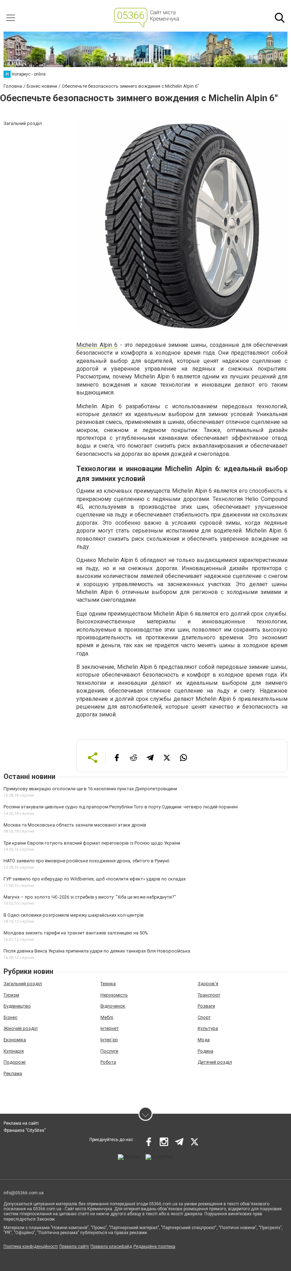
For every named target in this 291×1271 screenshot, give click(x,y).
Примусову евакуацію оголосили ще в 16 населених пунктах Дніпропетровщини (90, 788)
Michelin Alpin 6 (96, 345)
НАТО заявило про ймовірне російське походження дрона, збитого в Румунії (86, 860)
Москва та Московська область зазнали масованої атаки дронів (75, 825)
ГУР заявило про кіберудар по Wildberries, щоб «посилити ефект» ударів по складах (95, 879)
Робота (108, 1062)
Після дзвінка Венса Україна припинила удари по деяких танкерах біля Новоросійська (97, 951)
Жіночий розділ (21, 1028)
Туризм (11, 995)
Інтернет (109, 1028)
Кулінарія (14, 1051)
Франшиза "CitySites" (25, 1130)
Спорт (204, 1017)
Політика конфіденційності (31, 1246)
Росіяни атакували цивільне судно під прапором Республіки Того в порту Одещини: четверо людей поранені (121, 806)
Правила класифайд (111, 1246)
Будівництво (17, 1006)
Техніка (108, 983)
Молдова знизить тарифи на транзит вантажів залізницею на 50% (76, 932)
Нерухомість (114, 995)
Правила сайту (74, 1246)
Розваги (206, 1006)
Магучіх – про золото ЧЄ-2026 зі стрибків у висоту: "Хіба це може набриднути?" (90, 897)
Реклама (13, 1073)
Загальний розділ (23, 983)
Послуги (109, 1051)
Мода (204, 1039)
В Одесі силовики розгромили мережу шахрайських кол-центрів (74, 915)
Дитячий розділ (215, 1062)
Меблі (106, 1017)
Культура (208, 1028)
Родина (205, 1051)
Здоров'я (208, 983)
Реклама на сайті (21, 1123)
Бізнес (10, 1017)
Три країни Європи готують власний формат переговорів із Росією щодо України (92, 843)
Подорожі (15, 1062)
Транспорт (209, 995)
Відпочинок (112, 1006)
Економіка (15, 1039)
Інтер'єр (109, 1039)
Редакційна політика (154, 1246)
